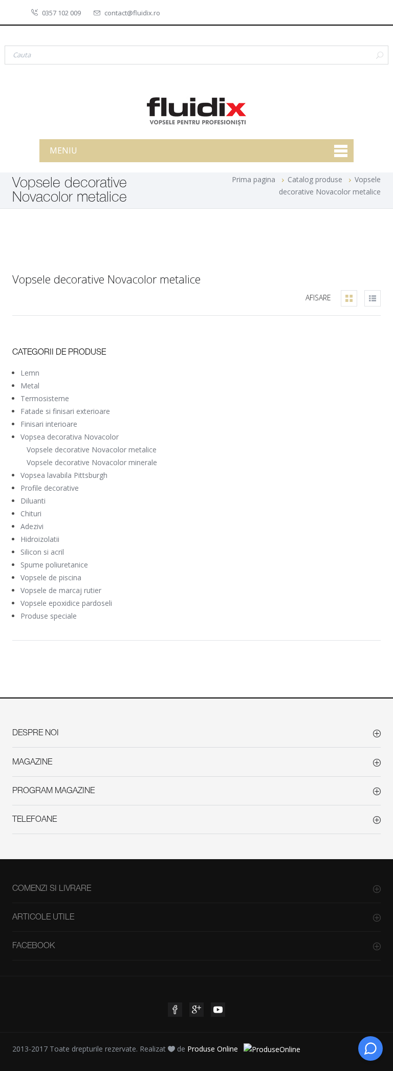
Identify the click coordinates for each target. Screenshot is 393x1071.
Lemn (29, 373)
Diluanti (33, 501)
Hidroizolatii (39, 539)
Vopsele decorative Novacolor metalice (92, 449)
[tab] (349, 298)
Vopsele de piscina (50, 577)
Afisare (318, 297)
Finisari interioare (48, 424)
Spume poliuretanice (54, 565)
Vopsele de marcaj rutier (60, 590)
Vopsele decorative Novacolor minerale (92, 462)
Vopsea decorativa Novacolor (69, 437)
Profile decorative (49, 488)
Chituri (30, 513)
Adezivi (31, 526)
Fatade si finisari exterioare (65, 411)
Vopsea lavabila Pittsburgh (63, 475)
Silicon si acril (42, 552)
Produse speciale (48, 616)
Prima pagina (253, 179)
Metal (29, 385)
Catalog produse (315, 179)
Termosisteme (44, 398)
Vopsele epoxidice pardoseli (66, 603)
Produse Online (212, 1049)
